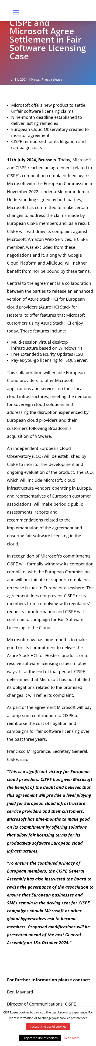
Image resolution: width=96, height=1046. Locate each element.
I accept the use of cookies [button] (48, 1026)
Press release (52, 79)
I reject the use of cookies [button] (40, 1038)
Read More (71, 1038)
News (35, 79)
